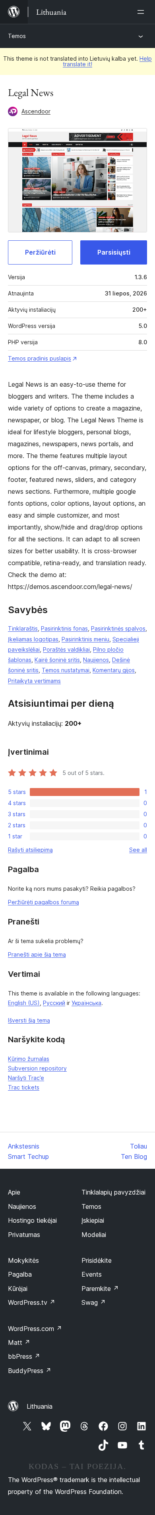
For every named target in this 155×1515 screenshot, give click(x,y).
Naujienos (96, 659)
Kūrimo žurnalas (28, 1058)
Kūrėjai (17, 1289)
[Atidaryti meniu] (142, 12)
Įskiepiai (92, 1220)
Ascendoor (35, 111)
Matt (19, 1342)
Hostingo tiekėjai (32, 1220)
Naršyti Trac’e (26, 1077)
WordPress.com (35, 1329)
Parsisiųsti (113, 252)
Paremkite (100, 1289)
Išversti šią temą (29, 1020)
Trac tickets (23, 1087)
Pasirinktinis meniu (85, 639)
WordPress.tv (31, 1302)
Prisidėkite (96, 1260)
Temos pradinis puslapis (39, 358)
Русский (54, 1002)
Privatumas (24, 1235)
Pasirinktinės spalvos (118, 628)
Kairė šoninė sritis (57, 659)
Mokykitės (23, 1260)
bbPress (24, 1356)
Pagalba (20, 1274)
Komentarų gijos (114, 670)
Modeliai (93, 1235)
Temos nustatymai (65, 670)
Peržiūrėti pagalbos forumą (43, 902)
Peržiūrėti (40, 252)
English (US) (24, 1002)
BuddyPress (29, 1371)
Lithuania (39, 1406)
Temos (17, 36)
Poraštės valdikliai (66, 649)
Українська (86, 1002)
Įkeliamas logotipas (33, 639)
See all (138, 849)
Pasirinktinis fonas (64, 628)
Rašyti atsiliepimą (30, 849)
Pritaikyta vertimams (34, 680)
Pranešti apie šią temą (37, 954)
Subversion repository (37, 1068)
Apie (14, 1192)
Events (91, 1274)
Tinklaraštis (23, 628)
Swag (93, 1302)
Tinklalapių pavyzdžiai (113, 1192)
